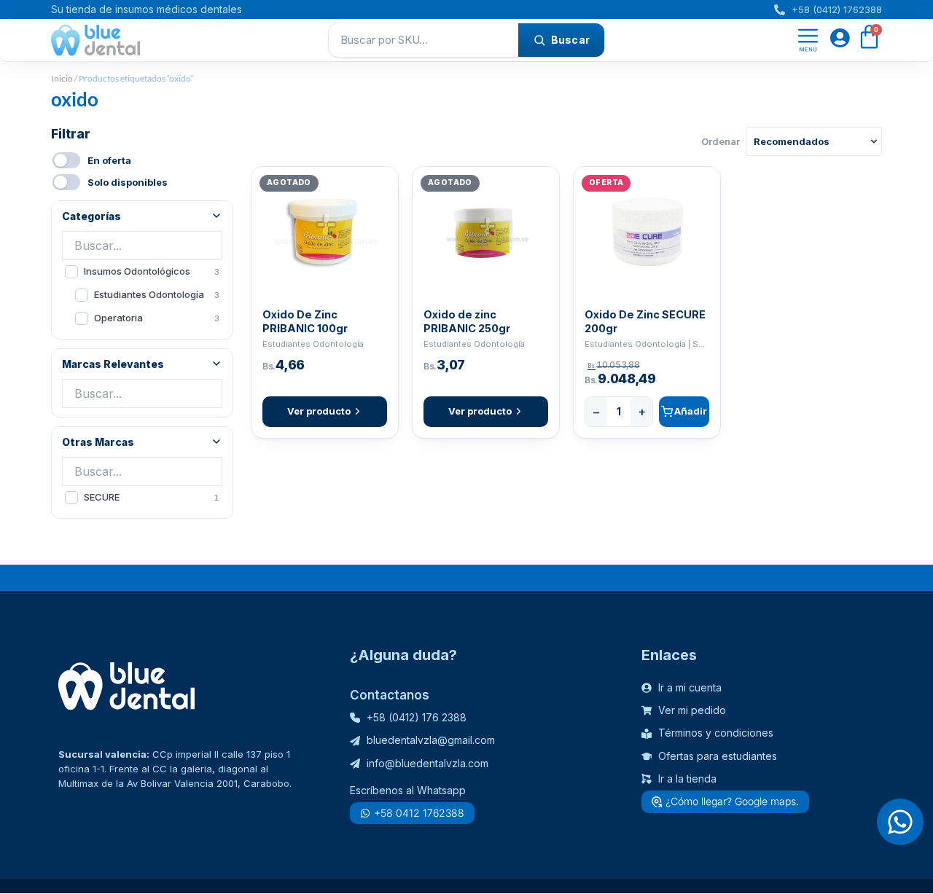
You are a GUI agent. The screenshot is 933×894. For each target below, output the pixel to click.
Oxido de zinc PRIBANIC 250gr (466, 321)
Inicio (62, 78)
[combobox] (423, 40)
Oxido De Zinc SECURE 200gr (645, 321)
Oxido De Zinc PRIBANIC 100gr (305, 321)
